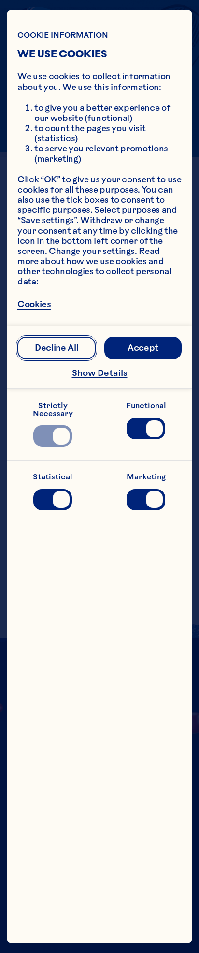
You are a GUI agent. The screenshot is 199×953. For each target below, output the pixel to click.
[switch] (52, 436)
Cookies (34, 304)
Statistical (52, 476)
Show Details (100, 373)
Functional (146, 405)
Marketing (146, 476)
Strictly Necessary (53, 409)
